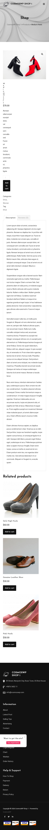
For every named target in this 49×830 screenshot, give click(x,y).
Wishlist (6, 757)
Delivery (6, 785)
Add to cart (6, 186)
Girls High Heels (10, 521)
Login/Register (8, 748)
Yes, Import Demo (13, 743)
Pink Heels (8, 634)
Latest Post (7, 714)
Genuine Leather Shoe (13, 577)
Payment (6, 781)
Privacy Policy (8, 794)
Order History (8, 761)
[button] (42, 54)
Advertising (7, 724)
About (5, 710)
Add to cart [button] (9, 532)
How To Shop (8, 776)
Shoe (5, 200)
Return (5, 790)
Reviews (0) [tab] (23, 218)
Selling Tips (7, 719)
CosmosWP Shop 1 (21, 4)
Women (6, 203)
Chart (5, 752)
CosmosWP (7, 812)
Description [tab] (11, 218)
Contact (6, 728)
